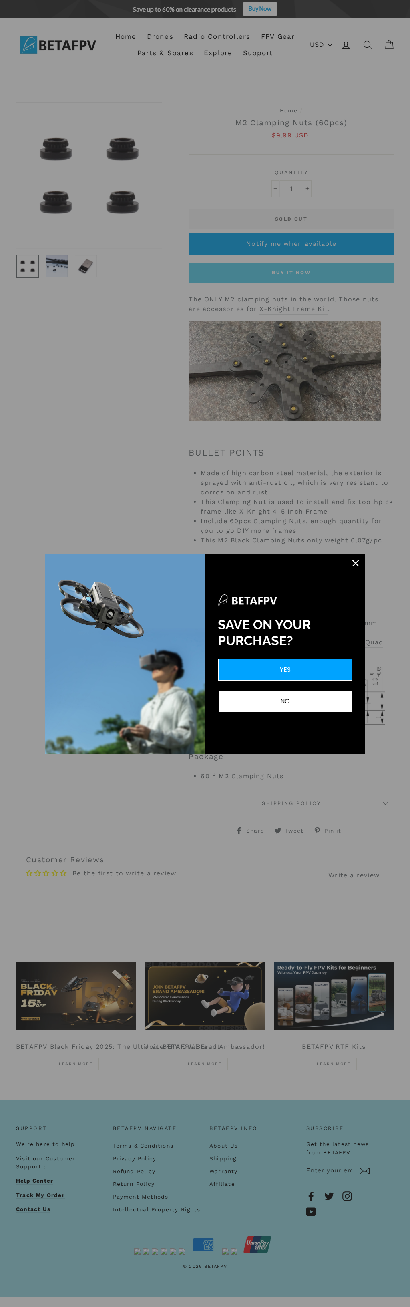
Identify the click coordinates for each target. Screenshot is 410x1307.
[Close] (355, 563)
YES (285, 669)
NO (285, 701)
